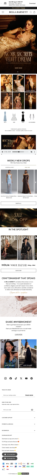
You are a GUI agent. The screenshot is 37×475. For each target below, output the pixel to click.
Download (32, 3)
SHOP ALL (18, 203)
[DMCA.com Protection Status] (23, 473)
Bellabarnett (14, 473)
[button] (3, 12)
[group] (9, 184)
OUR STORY (18, 270)
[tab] (17, 71)
